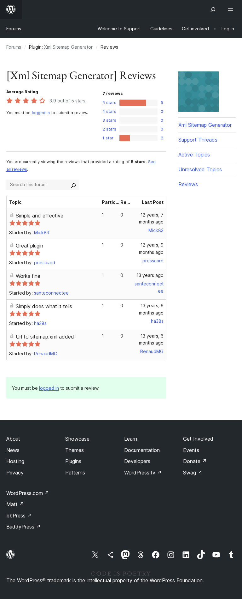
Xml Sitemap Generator (68, 47)
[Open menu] (232, 9)
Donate (195, 461)
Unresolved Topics (200, 169)
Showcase (77, 439)
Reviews (188, 184)
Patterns (75, 472)
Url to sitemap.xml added (45, 336)
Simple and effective (39, 215)
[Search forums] (73, 185)
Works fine (28, 276)
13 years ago (150, 275)
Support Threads (197, 140)
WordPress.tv (143, 472)
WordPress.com (27, 493)
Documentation (142, 450)
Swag (192, 472)
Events (191, 450)
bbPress (19, 515)
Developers (137, 461)
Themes (74, 450)
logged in (41, 112)
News (13, 450)
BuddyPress (23, 526)
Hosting (15, 461)
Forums (13, 28)
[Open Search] (213, 9)
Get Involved (198, 439)
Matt (15, 504)
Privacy (15, 472)
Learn (130, 439)
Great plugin (29, 245)
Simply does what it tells (44, 306)
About (13, 439)
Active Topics (194, 154)
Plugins (73, 461)
